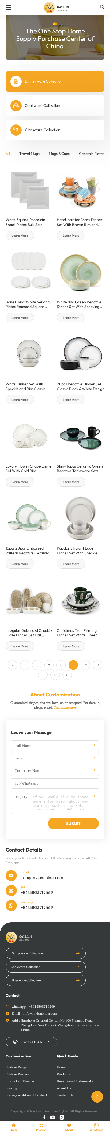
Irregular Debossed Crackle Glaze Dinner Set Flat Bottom (29, 633)
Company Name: (29, 771)
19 (55, 675)
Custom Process (17, 1074)
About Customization (55, 694)
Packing (11, 1088)
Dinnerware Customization (76, 1081)
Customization (64, 708)
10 (61, 665)
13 (97, 665)
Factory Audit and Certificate (27, 1095)
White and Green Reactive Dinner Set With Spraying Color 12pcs (79, 304)
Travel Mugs (29, 153)
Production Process (20, 1081)
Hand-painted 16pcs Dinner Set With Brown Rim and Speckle (80, 222)
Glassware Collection (26, 980)
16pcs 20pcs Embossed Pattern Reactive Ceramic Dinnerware (27, 550)
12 (85, 665)
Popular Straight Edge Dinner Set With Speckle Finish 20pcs (77, 550)
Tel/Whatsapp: (27, 783)
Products (63, 1074)
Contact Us (65, 1095)
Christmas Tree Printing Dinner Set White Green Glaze (77, 633)
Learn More (19, 235)
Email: (20, 758)
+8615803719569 (37, 892)
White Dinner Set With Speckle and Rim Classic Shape (25, 386)
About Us (64, 1088)
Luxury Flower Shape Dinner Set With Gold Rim (29, 468)
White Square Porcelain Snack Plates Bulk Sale (25, 222)
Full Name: (24, 745)
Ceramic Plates (91, 153)
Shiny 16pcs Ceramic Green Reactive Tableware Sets (80, 468)
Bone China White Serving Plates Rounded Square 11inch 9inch (28, 304)
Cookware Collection (26, 967)
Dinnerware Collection (27, 953)
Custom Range (16, 1067)
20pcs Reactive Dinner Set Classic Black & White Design (80, 386)
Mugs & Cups (59, 153)
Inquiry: (21, 797)
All (8, 153)
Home (61, 1067)
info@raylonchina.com (42, 877)
